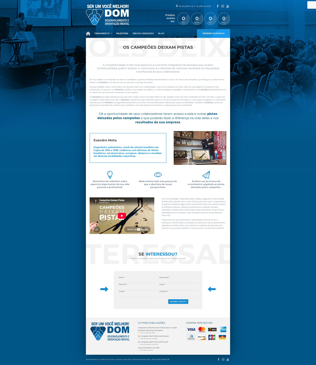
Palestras (122, 33)
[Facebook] (217, 6)
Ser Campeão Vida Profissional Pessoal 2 (153, 336)
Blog (161, 33)
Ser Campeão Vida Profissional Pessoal (153, 342)
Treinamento (102, 33)
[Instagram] (222, 6)
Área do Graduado (143, 33)
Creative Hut (104, 359)
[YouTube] (227, 6)
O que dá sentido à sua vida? (149, 348)
